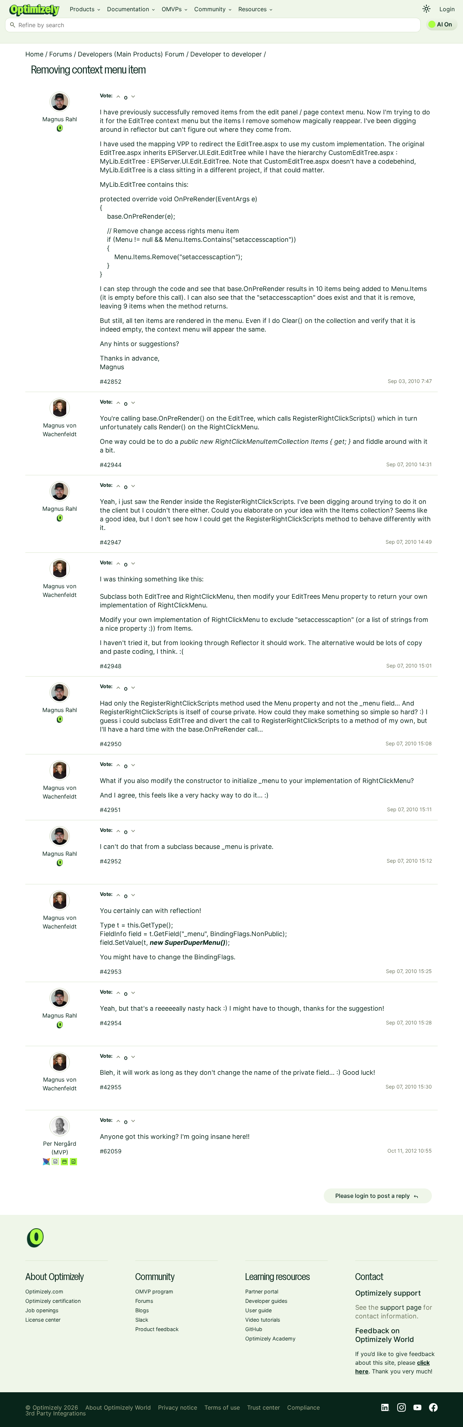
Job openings (42, 1310)
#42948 (111, 666)
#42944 (111, 464)
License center (42, 1320)
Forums (60, 54)
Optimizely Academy (270, 1338)
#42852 (111, 381)
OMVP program (154, 1291)
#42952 (111, 861)
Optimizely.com (44, 1291)
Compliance (303, 1407)
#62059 (111, 1151)
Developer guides (266, 1301)
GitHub (253, 1329)
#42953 (111, 971)
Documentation (131, 9)
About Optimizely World (118, 1407)
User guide (258, 1310)
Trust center (263, 1407)
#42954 (111, 1023)
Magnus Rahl (59, 119)
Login (447, 9)
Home (34, 54)
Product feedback (157, 1329)
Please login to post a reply (377, 1196)
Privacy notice (177, 1407)
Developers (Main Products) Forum (131, 54)
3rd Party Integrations (55, 1413)
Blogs (142, 1310)
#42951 (110, 809)
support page (400, 1307)
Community (213, 9)
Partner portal (261, 1291)
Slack (141, 1320)
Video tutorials (262, 1320)
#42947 (110, 542)
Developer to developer (226, 54)
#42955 (111, 1087)
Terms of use (222, 1407)
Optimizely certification (53, 1301)
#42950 (111, 744)
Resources (255, 9)
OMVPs (175, 9)
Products (85, 9)
